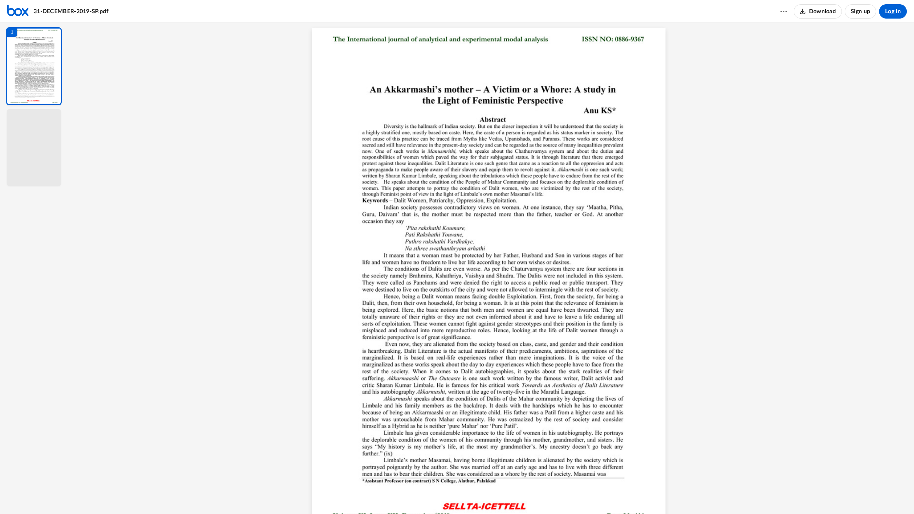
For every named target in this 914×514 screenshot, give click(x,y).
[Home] (18, 11)
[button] (34, 66)
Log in (893, 11)
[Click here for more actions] (784, 11)
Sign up (860, 11)
